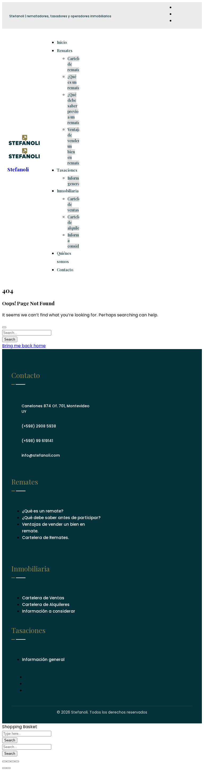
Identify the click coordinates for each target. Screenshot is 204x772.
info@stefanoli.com (41, 455)
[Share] (8, 761)
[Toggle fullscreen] (13, 761)
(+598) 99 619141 (37, 440)
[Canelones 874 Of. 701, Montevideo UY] (15, 407)
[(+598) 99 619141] (15, 439)
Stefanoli (18, 169)
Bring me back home (24, 346)
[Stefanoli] (24, 144)
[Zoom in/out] (17, 761)
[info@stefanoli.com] (15, 453)
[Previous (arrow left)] (4, 768)
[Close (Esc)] (4, 761)
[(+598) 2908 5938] (15, 424)
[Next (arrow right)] (8, 768)
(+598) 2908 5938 (39, 426)
